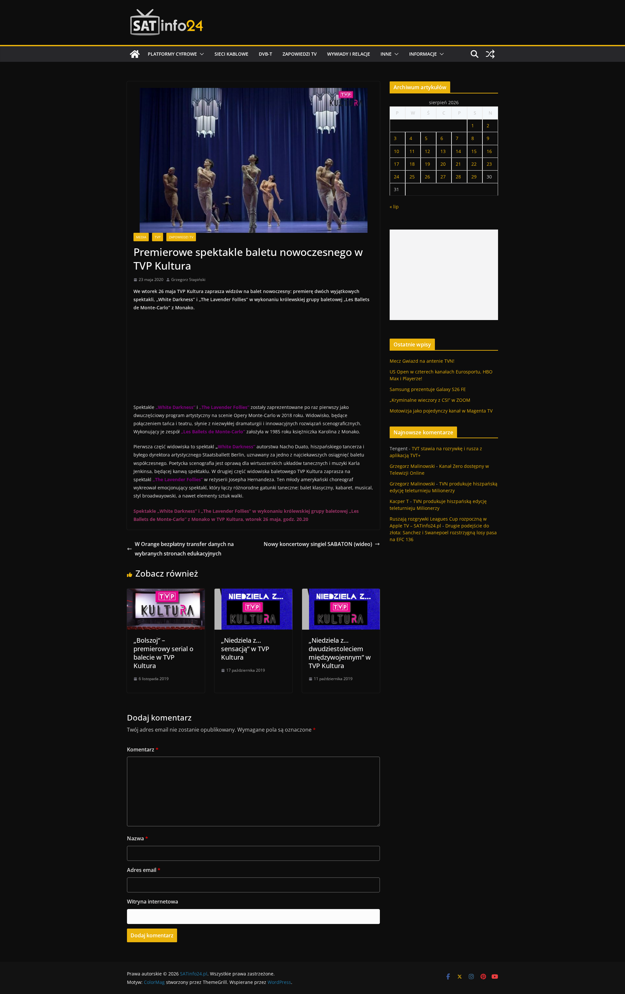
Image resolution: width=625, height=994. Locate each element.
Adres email (143, 870)
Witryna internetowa (152, 901)
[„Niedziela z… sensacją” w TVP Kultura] (253, 593)
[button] (200, 54)
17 (396, 164)
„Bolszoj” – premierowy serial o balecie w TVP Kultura (163, 653)
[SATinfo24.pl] (135, 54)
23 (489, 164)
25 (412, 177)
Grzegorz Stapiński (188, 279)
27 (443, 177)
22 (474, 164)
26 (427, 177)
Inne (386, 54)
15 (474, 151)
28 (458, 177)
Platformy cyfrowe (172, 54)
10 (396, 151)
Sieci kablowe (231, 54)
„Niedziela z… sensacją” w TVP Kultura (245, 649)
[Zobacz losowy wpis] (490, 54)
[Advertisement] (444, 275)
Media (141, 237)
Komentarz (143, 749)
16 (489, 151)
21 (458, 164)
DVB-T (265, 54)
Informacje (423, 54)
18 (412, 164)
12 (427, 151)
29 (474, 177)
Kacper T (399, 501)
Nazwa (137, 838)
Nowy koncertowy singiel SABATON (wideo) (318, 544)
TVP (157, 237)
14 (458, 151)
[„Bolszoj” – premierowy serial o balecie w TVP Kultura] (166, 593)
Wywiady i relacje (348, 54)
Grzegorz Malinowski (412, 466)
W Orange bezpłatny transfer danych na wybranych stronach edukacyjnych (184, 548)
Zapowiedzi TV (300, 54)
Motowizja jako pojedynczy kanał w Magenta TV (441, 411)
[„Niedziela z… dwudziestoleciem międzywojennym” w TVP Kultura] (341, 593)
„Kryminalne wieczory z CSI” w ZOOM (430, 400)
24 (396, 177)
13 (443, 151)
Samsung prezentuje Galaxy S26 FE (428, 389)
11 (412, 151)
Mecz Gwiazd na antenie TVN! (422, 361)
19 (427, 164)
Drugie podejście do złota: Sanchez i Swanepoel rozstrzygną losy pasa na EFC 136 (443, 532)
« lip (394, 206)
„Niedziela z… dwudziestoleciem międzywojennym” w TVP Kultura (340, 653)
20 (443, 164)
